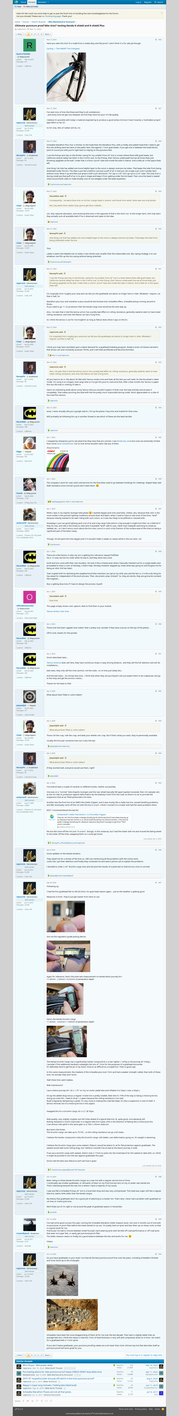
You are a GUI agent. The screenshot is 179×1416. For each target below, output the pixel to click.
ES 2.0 (20, 1409)
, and (67, 501)
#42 (160, 691)
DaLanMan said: (57, 196)
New (19, 6)
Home (23, 2)
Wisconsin (28, 461)
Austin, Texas (29, 215)
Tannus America (54, 662)
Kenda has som (124, 441)
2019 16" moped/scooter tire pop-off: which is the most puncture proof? (58, 1378)
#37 (160, 509)
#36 (160, 479)
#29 (160, 191)
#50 (160, 1254)
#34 (160, 407)
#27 (160, 108)
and (60, 184)
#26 (160, 39)
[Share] (156, 39)
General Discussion (52, 1395)
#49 (160, 1219)
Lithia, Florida (29, 715)
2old (156, 1394)
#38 (160, 551)
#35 (160, 437)
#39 (160, 591)
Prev (20, 34)
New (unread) (32, 6)
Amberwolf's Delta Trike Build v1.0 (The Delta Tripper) (81, 814)
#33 (160, 362)
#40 (160, 624)
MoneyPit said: (56, 233)
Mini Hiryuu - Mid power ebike (38, 1365)
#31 (160, 269)
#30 (160, 229)
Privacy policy (141, 1409)
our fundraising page (51, 16)
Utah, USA (28, 135)
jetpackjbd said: (57, 725)
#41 (160, 654)
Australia (28, 1246)
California (28, 66)
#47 (160, 882)
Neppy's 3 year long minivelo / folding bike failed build (50, 1385)
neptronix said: (56, 332)
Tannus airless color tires (58, 611)
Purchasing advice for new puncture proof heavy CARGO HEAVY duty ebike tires (62, 1371)
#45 (160, 783)
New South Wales (31, 618)
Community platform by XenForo (89, 1413)
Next (47, 34)
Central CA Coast (30, 165)
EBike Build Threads (54, 1368)
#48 (160, 1176)
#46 (160, 850)
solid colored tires (65, 443)
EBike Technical (50, 1381)
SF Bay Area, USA (31, 502)
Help (151, 1409)
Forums (31, 2)
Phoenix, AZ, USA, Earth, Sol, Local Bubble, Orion (29, 536)
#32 (160, 327)
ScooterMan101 (151, 1388)
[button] (48, 2)
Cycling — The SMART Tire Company (63, 48)
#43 (160, 721)
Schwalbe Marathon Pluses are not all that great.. (47, 1391)
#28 (160, 141)
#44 (160, 753)
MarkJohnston (29, 1375)
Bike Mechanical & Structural (60, 1375)
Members (42, 2)
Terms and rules (126, 1409)
